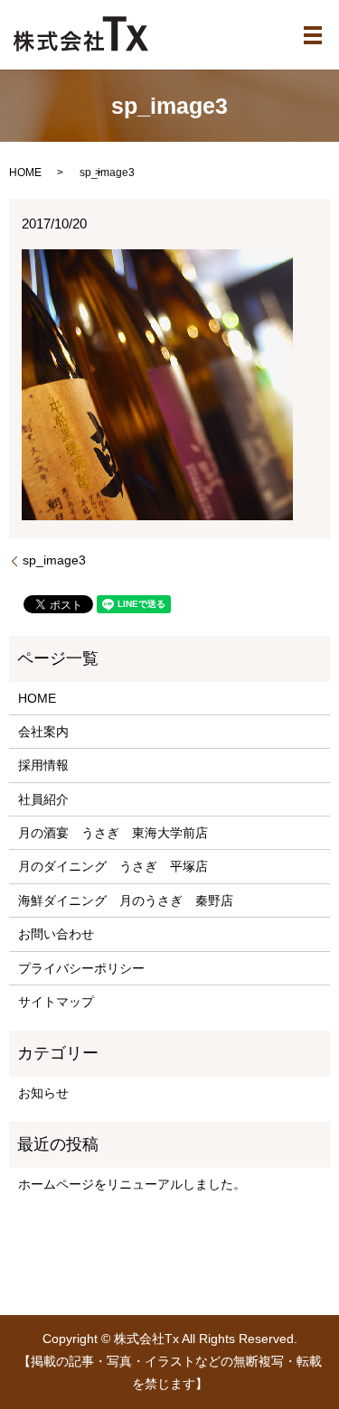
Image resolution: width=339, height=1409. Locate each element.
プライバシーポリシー (81, 968)
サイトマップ (56, 1001)
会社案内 (43, 731)
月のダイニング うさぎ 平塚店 (113, 866)
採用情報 (43, 765)
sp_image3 (54, 560)
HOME (25, 172)
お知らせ (43, 1093)
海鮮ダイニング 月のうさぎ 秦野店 (125, 900)
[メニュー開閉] (313, 35)
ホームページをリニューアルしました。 (132, 1184)
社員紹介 (43, 799)
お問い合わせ (56, 934)
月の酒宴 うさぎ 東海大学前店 (113, 833)
